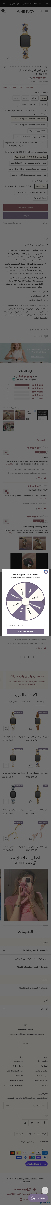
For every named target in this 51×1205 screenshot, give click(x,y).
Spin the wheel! (25, 631)
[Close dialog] (46, 572)
